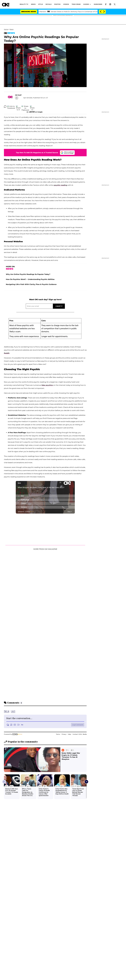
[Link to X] (114, 4)
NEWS (33, 4)
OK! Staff (18, 95)
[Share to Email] (32, 106)
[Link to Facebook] (106, 4)
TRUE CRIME (76, 4)
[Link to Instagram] (110, 4)
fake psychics (47, 385)
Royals (48, 4)
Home (6, 29)
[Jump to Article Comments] (5, 106)
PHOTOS (57, 4)
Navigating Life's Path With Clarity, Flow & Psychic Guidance (31, 284)
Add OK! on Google (36, 112)
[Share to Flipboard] (25, 106)
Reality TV (24, 4)
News (11, 29)
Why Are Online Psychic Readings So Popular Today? (28, 274)
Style (40, 4)
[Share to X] (18, 106)
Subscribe (98, 4)
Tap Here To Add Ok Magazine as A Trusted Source (37, 153)
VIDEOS (66, 4)
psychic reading (60, 185)
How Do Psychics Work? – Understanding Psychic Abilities (30, 279)
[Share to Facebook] (11, 106)
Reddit (6, 353)
